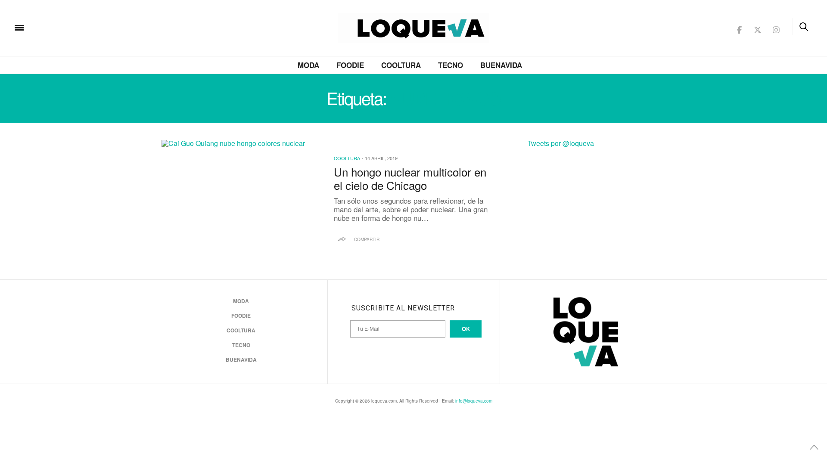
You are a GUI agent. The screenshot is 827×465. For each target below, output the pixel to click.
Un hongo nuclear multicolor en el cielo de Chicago (410, 178)
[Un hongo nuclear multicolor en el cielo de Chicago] (241, 201)
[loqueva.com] (75, 27)
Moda (308, 65)
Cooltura (401, 65)
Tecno (450, 65)
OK (466, 329)
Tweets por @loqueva (561, 143)
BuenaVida (501, 65)
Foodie (350, 65)
